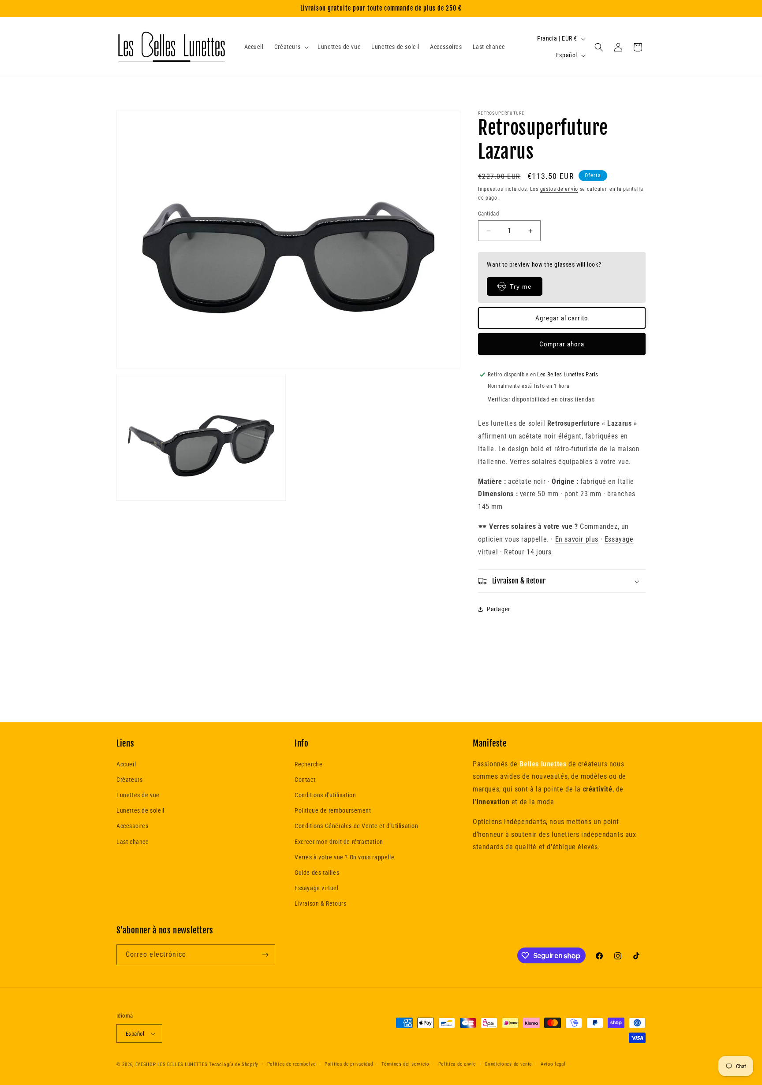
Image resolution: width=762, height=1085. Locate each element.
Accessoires (132, 825)
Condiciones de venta (508, 1064)
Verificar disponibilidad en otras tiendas (541, 399)
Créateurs (129, 779)
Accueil (126, 764)
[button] (290, 46)
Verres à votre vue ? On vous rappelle (344, 857)
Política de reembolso (291, 1064)
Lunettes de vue (138, 795)
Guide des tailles (317, 872)
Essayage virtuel (317, 888)
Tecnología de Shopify (233, 1064)
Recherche (308, 764)
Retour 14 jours (528, 552)
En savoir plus (576, 539)
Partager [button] (498, 609)
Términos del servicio (405, 1064)
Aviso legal (553, 1064)
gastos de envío (559, 189)
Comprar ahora (561, 344)
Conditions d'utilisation (325, 795)
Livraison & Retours (320, 903)
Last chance (132, 841)
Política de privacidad (349, 1064)
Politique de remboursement (333, 810)
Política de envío (457, 1064)
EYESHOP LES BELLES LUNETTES (171, 1064)
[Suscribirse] (265, 954)
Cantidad (488, 213)
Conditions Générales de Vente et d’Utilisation (356, 825)
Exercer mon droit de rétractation (339, 841)
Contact (305, 779)
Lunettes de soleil (140, 810)
